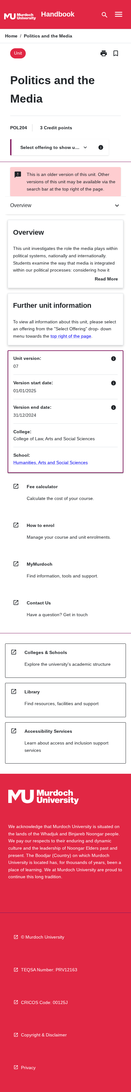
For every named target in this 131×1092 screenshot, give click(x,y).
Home (11, 35)
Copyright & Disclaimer (44, 1034)
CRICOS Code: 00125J (44, 1002)
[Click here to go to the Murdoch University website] (20, 17)
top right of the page (71, 336)
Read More (106, 279)
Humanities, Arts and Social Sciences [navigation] (50, 462)
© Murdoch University (42, 937)
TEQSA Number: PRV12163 (49, 969)
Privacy (28, 1067)
